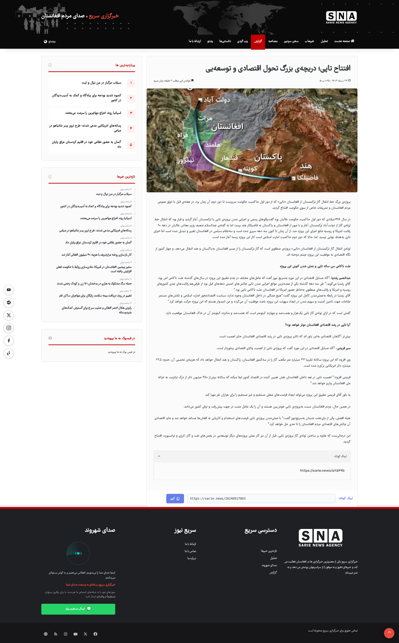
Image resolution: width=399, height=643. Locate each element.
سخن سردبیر (291, 41)
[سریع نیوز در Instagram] (8, 328)
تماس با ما (190, 551)
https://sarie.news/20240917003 (217, 498)
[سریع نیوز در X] (8, 315)
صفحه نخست (342, 41)
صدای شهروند (269, 565)
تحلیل (324, 41)
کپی (172, 498)
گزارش (258, 41)
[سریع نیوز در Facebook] (8, 340)
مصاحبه (272, 41)
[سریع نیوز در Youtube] (8, 290)
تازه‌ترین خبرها (269, 551)
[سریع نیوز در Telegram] (8, 302)
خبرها (311, 41)
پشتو (210, 41)
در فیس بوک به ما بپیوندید (121, 352)
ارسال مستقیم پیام (78, 609)
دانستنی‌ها (225, 41)
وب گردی (242, 41)
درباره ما (191, 558)
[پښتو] (44, 41)
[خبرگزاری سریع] (341, 17)
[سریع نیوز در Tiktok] (8, 353)
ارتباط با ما (195, 41)
